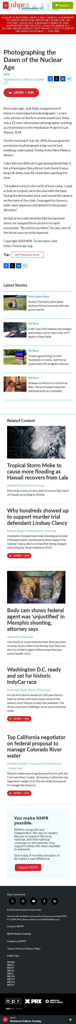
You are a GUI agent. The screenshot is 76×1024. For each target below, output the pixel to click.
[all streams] (71, 1019)
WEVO (11, 979)
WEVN (10, 976)
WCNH (11, 962)
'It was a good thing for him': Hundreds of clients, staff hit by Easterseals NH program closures (48, 359)
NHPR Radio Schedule (19, 933)
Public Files (13, 955)
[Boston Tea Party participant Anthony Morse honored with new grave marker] (15, 302)
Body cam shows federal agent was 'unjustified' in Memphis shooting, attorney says (36, 619)
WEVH (10, 970)
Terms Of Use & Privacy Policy (23, 948)
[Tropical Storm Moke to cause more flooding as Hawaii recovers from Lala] (36, 442)
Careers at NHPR (16, 941)
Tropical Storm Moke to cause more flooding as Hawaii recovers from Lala (37, 471)
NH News (33, 323)
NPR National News (27, 254)
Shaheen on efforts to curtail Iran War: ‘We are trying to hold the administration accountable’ (48, 386)
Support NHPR (28, 867)
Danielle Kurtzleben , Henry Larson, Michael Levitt (34, 763)
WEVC (10, 965)
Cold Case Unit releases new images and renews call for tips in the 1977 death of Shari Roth (50, 332)
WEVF (10, 967)
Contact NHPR (15, 926)
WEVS (10, 984)
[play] (5, 1019)
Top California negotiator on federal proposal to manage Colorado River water (36, 746)
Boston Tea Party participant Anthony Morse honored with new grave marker (48, 305)
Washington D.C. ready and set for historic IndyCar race (34, 675)
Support (64, 5)
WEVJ (10, 973)
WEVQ (11, 982)
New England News (38, 296)
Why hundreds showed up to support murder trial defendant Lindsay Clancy (38, 516)
